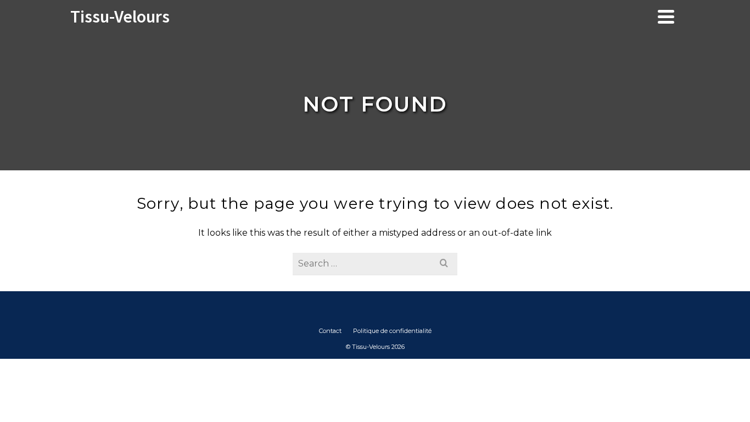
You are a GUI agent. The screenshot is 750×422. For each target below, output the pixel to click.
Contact (330, 331)
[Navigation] (666, 16)
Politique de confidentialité (392, 331)
